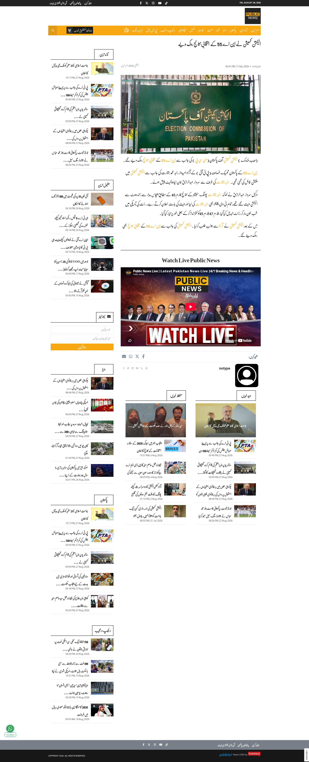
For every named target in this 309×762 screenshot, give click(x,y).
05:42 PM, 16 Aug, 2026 (77, 295)
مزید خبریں (246, 395)
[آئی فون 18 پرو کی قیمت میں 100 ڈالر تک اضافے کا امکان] (102, 199)
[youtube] (160, 744)
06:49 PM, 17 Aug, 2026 (77, 273)
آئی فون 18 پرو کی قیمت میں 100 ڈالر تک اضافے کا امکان (69, 199)
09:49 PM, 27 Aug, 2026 (221, 455)
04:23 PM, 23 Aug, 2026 (77, 654)
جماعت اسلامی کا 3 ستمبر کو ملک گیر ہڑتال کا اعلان (225, 425)
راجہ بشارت (222, 182)
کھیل (192, 30)
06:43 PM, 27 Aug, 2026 (77, 414)
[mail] (124, 356)
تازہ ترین (243, 30)
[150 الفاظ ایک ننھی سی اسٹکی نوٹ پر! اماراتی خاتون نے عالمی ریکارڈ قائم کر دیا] (102, 644)
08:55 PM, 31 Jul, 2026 (151, 520)
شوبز (218, 30)
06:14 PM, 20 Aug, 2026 (77, 230)
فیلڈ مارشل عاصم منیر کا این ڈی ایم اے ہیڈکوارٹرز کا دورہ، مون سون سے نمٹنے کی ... (143, 472)
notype (256, 66)
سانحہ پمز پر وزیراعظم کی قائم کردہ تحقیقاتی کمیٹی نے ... (71, 112)
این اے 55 (168, 160)
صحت (210, 30)
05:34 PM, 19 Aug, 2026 (77, 697)
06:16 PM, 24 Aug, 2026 (77, 208)
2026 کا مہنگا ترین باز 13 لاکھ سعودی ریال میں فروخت (70, 710)
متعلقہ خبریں (176, 395)
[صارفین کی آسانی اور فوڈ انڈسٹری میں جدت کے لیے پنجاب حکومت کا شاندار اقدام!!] (102, 579)
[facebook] (143, 356)
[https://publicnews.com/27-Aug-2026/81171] (245, 511)
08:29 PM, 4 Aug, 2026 (151, 477)
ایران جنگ (137, 30)
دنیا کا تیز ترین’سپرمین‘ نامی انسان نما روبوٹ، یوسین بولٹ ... (72, 688)
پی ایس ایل (151, 30)
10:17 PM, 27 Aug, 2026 (241, 435)
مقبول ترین (104, 185)
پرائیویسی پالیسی (243, 745)
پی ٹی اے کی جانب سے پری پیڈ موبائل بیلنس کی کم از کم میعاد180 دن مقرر (215, 450)
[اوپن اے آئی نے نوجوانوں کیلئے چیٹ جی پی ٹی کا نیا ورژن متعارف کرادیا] (102, 242)
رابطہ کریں (255, 745)
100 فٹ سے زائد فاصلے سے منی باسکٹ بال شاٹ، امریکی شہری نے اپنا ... (70, 671)
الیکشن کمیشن (230, 160)
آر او (221, 226)
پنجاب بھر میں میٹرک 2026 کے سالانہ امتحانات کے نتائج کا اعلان (144, 446)
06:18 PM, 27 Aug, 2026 (77, 588)
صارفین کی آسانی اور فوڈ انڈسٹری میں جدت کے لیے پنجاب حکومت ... (72, 579)
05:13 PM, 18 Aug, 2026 (77, 252)
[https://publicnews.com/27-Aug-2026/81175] (226, 420)
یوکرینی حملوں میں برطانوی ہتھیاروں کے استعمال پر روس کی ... (70, 134)
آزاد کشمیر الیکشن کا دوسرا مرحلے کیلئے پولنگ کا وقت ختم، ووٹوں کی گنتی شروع (146, 494)
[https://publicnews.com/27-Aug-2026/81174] (245, 446)
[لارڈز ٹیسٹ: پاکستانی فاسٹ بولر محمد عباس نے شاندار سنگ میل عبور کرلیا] (102, 155)
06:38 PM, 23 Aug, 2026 (171, 435)
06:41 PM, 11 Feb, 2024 (237, 66)
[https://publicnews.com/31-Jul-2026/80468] (175, 511)
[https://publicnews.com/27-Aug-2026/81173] (245, 467)
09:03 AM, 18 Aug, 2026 (77, 719)
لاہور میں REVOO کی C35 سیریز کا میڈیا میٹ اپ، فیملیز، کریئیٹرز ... (71, 265)
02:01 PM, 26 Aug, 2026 (77, 479)
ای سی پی (201, 160)
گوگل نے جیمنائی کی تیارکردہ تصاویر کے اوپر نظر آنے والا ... (71, 286)
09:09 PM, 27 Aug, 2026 (221, 477)
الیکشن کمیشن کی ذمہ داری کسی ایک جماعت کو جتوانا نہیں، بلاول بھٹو (145, 512)
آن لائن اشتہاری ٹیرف (226, 745)
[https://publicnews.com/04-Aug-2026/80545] (175, 467)
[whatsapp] (130, 356)
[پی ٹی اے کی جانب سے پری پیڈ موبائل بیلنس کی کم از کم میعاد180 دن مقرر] (102, 90)
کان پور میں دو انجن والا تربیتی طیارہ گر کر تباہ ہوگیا (70, 449)
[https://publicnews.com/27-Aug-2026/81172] (245, 489)
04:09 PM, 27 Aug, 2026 (77, 436)
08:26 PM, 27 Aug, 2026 (221, 520)
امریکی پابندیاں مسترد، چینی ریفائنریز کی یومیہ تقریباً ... (70, 405)
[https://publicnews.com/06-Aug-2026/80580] (175, 446)
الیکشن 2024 (134, 65)
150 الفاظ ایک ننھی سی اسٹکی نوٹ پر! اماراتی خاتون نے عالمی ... (71, 645)
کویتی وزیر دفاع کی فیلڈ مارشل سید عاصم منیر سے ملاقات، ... (70, 601)
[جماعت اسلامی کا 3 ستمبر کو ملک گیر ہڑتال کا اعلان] (102, 68)
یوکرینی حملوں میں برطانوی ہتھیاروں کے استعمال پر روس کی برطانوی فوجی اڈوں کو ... (213, 494)
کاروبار (201, 30)
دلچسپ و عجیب (167, 30)
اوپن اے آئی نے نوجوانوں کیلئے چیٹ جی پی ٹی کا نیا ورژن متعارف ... (70, 243)
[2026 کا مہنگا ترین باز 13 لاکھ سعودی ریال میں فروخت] (102, 710)
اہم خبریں (254, 30)
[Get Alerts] (10, 728)
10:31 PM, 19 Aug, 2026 (77, 675)
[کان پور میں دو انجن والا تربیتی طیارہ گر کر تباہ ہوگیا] (102, 448)
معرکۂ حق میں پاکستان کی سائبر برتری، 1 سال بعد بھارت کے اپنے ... (71, 471)
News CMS (239, 754)
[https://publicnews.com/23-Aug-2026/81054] (156, 420)
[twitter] (137, 356)
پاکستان (232, 30)
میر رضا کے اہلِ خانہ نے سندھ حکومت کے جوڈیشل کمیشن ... (155, 425)
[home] (79, 30)
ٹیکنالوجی (182, 30)
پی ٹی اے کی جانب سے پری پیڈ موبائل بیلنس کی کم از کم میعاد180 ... (70, 90)
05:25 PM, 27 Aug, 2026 (77, 610)
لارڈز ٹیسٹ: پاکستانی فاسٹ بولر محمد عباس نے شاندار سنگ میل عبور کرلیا (215, 512)
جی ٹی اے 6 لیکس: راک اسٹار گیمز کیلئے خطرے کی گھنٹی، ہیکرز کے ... (71, 221)
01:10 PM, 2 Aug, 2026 (151, 499)
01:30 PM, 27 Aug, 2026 (77, 458)
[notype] (246, 375)
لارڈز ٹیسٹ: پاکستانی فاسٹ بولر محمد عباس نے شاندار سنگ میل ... (70, 156)
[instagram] (154, 744)
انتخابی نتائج (149, 160)
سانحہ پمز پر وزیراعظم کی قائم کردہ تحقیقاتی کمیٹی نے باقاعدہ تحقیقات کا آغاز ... (214, 468)
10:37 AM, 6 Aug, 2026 (151, 455)
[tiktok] (166, 744)
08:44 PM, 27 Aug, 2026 (221, 499)
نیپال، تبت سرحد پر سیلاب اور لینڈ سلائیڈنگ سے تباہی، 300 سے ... (71, 427)
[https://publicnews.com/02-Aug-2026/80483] (175, 489)
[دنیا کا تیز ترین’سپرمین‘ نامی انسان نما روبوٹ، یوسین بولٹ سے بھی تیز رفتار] (102, 688)
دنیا (224, 30)
